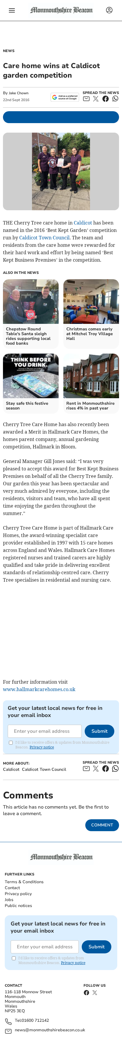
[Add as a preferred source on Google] (65, 97)
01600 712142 (35, 1020)
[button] (12, 10)
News (9, 50)
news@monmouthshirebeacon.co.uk (50, 1030)
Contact (12, 888)
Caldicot (83, 223)
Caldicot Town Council (44, 238)
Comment (102, 825)
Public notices (18, 905)
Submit (99, 731)
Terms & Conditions (24, 882)
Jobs (9, 900)
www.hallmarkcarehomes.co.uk (39, 689)
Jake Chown (18, 93)
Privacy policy (18, 894)
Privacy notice (42, 747)
